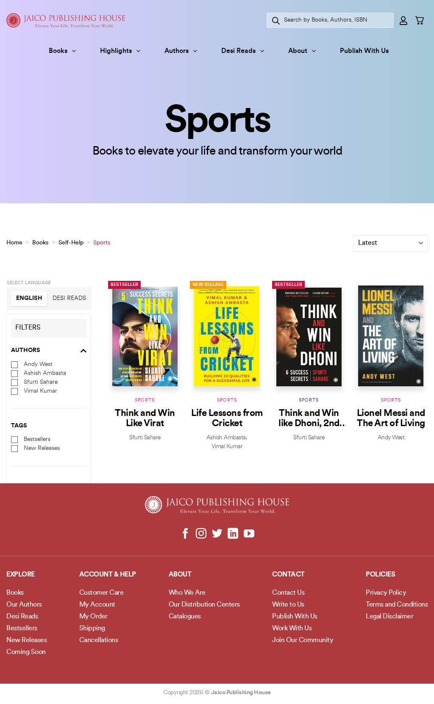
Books (58, 51)
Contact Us (288, 593)
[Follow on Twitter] (217, 534)
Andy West (38, 364)
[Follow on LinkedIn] (233, 534)
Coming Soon (26, 652)
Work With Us (292, 628)
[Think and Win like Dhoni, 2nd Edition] (309, 336)
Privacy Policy (386, 593)
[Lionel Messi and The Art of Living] (390, 336)
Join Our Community (302, 640)
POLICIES (380, 574)
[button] (404, 20)
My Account (97, 604)
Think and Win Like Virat (145, 419)
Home (14, 243)
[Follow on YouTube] (248, 534)
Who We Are (187, 593)
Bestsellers (37, 439)
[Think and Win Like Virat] (145, 336)
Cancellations (98, 640)
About (297, 51)
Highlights (116, 51)
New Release (208, 285)
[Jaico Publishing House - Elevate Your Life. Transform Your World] (65, 20)
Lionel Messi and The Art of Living (391, 419)
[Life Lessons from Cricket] (226, 336)
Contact (288, 574)
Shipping (92, 628)
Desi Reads (238, 51)
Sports (145, 400)
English (29, 298)
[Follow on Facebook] (185, 534)
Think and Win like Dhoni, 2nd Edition (308, 419)
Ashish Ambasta (45, 373)
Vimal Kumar (40, 391)
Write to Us (288, 604)
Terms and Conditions (397, 604)
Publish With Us (364, 51)
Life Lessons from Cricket (227, 419)
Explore (20, 574)
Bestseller (124, 285)
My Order (93, 616)
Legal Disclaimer (389, 616)
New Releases (42, 448)
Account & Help (107, 574)
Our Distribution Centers (204, 604)
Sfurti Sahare (41, 382)
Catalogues (185, 616)
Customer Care (101, 593)
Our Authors (24, 604)
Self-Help (70, 243)
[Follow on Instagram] (201, 534)
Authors (176, 51)
